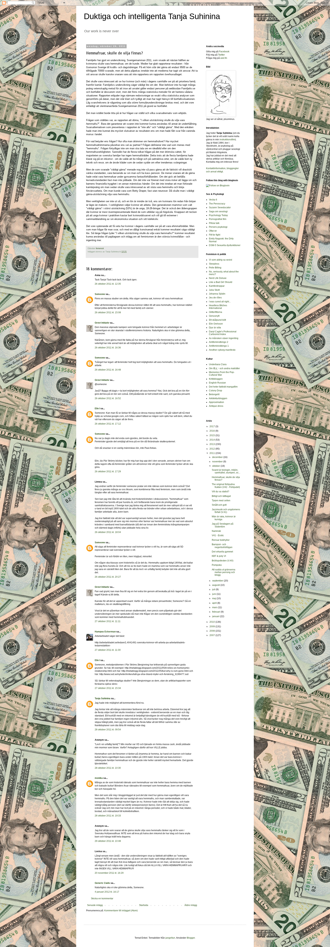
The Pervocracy (217, 203)
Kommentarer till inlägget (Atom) (121, 910)
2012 (212, 448)
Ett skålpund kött (217, 320)
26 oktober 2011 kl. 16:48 (108, 369)
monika (99, 778)
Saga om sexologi (218, 211)
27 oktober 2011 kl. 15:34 (108, 688)
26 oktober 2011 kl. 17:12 (108, 423)
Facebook (224, 51)
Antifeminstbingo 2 (218, 342)
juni (214, 594)
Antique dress (216, 406)
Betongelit (214, 394)
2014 (212, 439)
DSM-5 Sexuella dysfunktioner (224, 245)
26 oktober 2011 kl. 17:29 (108, 471)
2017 (212, 426)
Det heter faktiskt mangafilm (223, 386)
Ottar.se (213, 230)
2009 (212, 626)
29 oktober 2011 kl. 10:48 (108, 841)
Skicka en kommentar (102, 898)
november (217, 461)
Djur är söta (215, 327)
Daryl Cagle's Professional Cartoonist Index (222, 333)
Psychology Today (218, 215)
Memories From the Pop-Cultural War (222, 373)
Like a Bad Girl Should (220, 282)
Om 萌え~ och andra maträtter (224, 368)
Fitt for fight (214, 234)
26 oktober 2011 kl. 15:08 (108, 312)
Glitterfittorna (215, 312)
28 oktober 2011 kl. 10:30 (108, 768)
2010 (212, 622)
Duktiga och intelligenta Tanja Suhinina (152, 16)
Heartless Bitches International (218, 306)
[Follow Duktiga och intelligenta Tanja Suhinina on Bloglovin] (218, 185)
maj (214, 598)
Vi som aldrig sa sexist (220, 259)
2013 (212, 444)
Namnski (216, 531)
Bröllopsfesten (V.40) (222, 560)
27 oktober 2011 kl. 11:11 (108, 621)
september (218, 580)
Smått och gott (219, 505)
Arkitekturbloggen (218, 398)
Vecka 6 (213, 199)
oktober (216, 466)
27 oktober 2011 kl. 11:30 (108, 650)
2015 (212, 435)
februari (216, 611)
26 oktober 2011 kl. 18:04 (108, 532)
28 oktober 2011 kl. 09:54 (108, 729)
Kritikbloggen (216, 379)
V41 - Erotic (218, 535)
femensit (100, 248)
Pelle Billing (215, 267)
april (214, 603)
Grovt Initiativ (102, 322)
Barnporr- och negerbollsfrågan (222, 545)
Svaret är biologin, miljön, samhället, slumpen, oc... (226, 471)
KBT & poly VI (219, 556)
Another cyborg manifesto (222, 350)
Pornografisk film (217, 219)
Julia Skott (214, 290)
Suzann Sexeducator (220, 207)
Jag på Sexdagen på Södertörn (222, 525)
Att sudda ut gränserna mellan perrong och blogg (223, 572)
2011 (212, 453)
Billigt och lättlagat (221, 496)
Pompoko (217, 565)
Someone (100, 294)
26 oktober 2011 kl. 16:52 (108, 398)
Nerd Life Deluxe (217, 278)
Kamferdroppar (217, 286)
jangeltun (170, 938)
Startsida (143, 905)
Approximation (216, 402)
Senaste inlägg (95, 905)
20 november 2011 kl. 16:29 (109, 873)
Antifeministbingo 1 (219, 346)
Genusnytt (214, 316)
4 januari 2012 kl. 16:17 (107, 891)
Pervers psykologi (218, 227)
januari (216, 616)
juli (214, 589)
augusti (216, 585)
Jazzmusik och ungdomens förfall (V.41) (226, 510)
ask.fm (223, 58)
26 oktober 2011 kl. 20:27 (108, 577)
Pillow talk (214, 223)
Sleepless (214, 263)
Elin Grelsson (216, 323)
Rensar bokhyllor (221, 540)
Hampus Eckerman (105, 631)
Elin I (97, 408)
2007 (212, 635)
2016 (212, 431)
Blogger (191, 938)
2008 (212, 631)
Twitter (221, 54)
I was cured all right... (220, 301)
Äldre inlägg (190, 905)
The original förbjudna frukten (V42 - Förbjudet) (226, 485)
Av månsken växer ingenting (223, 338)
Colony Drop (215, 390)
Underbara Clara (217, 364)
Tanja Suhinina (102, 698)
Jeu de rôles (215, 297)
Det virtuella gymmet (222, 551)
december (217, 457)
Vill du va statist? (220, 491)
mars (215, 607)
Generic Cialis (102, 883)
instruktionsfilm (227, 139)
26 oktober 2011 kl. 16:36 (108, 347)
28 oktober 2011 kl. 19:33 (108, 815)
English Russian (217, 382)
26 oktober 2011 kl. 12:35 (108, 284)
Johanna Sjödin (217, 293)
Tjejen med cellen (221, 500)
